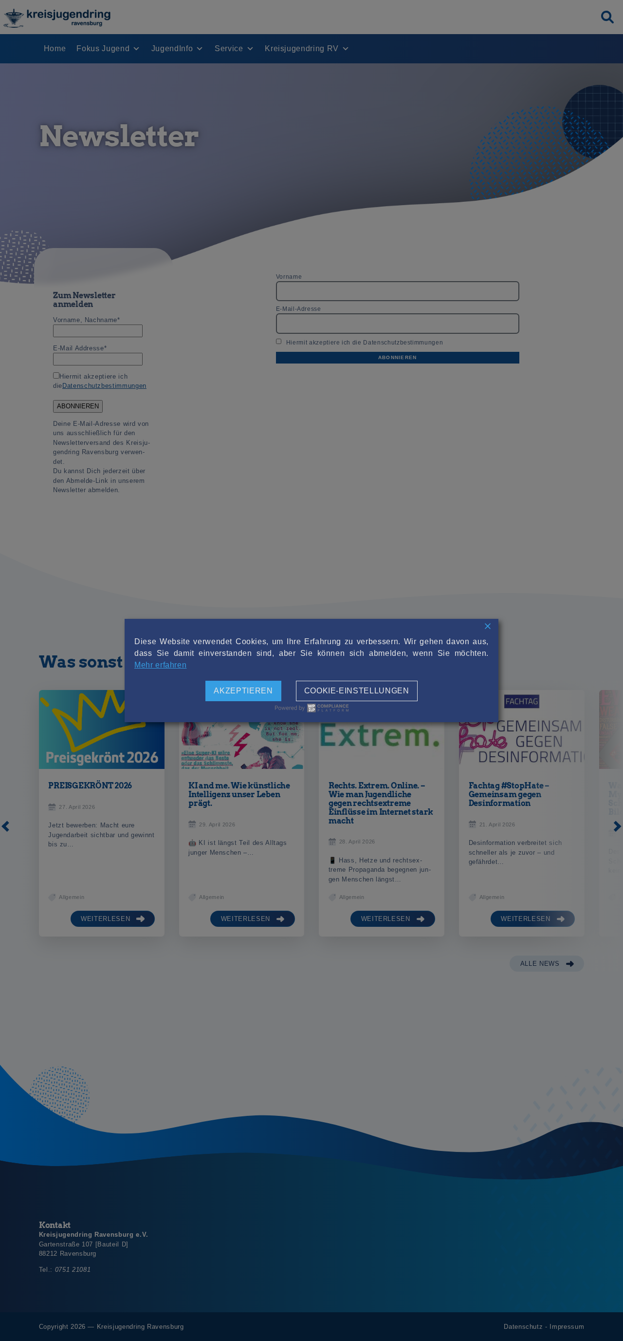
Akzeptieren (243, 691)
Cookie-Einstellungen (356, 691)
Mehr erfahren (160, 665)
